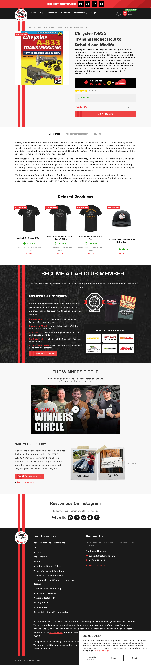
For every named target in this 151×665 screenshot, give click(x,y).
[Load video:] (75, 409)
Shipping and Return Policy (47, 566)
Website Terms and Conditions (48, 571)
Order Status (40, 557)
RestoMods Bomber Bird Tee (91, 238)
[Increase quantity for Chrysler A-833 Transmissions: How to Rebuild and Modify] (134, 107)
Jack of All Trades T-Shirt (29, 238)
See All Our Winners (27, 476)
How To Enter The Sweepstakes (49, 543)
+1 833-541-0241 (97, 560)
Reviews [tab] (97, 134)
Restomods (35, 660)
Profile (36, 561)
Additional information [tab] (77, 134)
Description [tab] (54, 134)
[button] (81, 13)
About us (38, 552)
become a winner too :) (27, 482)
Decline (135, 658)
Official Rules (40, 607)
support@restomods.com (102, 556)
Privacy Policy (102, 651)
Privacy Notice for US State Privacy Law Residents (53, 582)
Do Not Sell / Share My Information (51, 612)
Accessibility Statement (45, 593)
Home (30, 27)
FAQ (35, 547)
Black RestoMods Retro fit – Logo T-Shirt (60, 238)
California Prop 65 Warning (47, 588)
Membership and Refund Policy (49, 575)
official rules (55, 632)
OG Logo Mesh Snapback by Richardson (122, 241)
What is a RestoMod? (44, 598)
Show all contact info (95, 565)
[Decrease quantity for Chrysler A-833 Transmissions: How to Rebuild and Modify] (123, 107)
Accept (114, 658)
